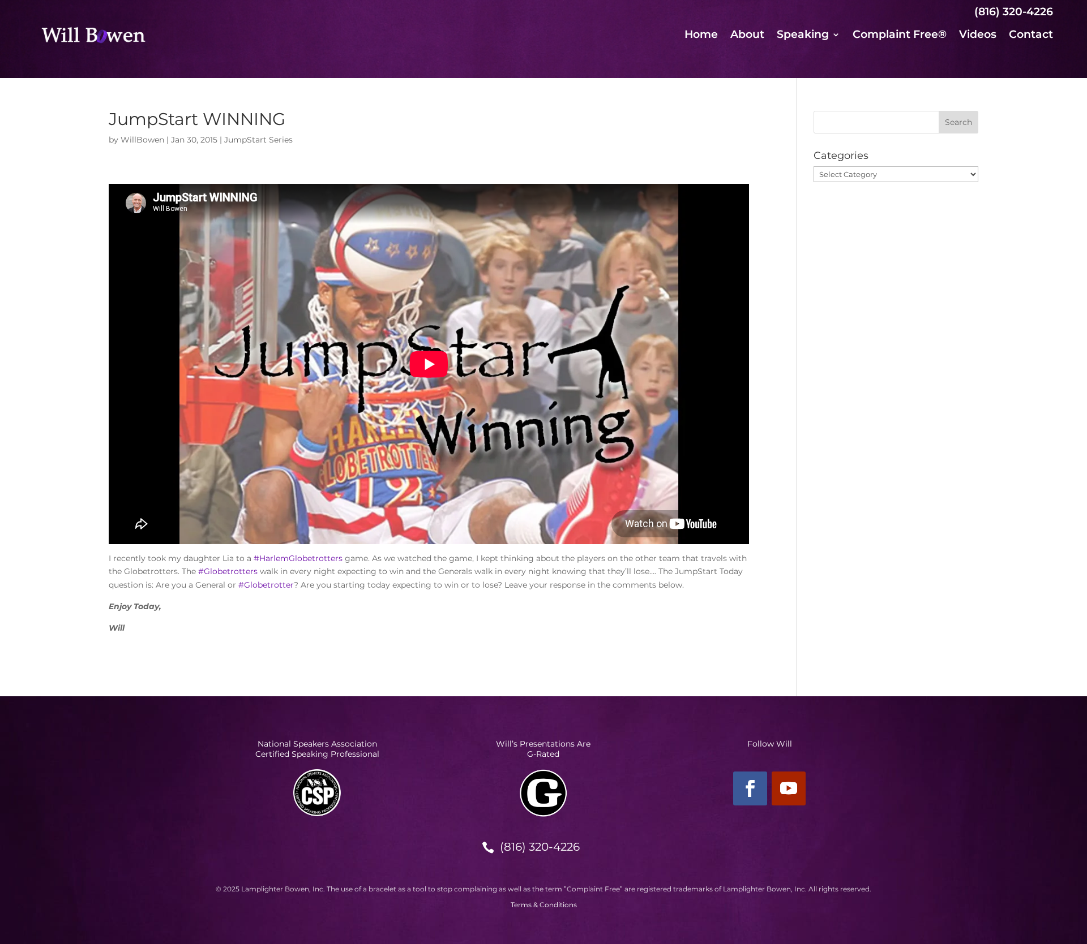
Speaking (803, 36)
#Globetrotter (266, 585)
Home (701, 36)
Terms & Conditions (544, 904)
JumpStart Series (258, 140)
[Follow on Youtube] (789, 788)
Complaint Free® (900, 36)
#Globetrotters (228, 571)
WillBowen (142, 140)
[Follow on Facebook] (750, 788)
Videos (977, 36)
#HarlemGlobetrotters (298, 558)
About (747, 36)
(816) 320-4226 (540, 847)
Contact (1031, 36)
